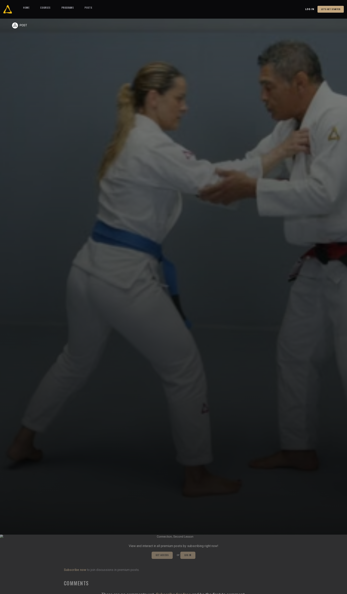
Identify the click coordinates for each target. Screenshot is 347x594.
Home (26, 7)
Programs (67, 7)
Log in (309, 9)
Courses (45, 7)
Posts (88, 7)
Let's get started (330, 9)
